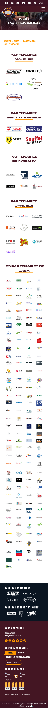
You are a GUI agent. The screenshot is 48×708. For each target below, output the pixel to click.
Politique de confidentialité (36, 703)
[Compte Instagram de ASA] (12, 3)
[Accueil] (8, 12)
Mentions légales (19, 703)
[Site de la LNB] (41, 3)
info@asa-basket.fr (13, 635)
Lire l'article (13, 662)
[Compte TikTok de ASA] (35, 3)
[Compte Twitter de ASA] (23, 3)
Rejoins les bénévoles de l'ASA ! (18, 657)
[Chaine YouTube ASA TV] (17, 3)
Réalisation (21, 706)
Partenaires (29, 41)
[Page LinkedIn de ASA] (29, 3)
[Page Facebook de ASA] (6, 3)
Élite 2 (17, 41)
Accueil (7, 41)
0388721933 (10, 633)
